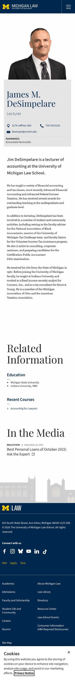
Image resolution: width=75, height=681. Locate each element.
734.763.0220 (52, 126)
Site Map (7, 643)
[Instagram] (12, 551)
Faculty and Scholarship (16, 600)
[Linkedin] (36, 551)
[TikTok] (44, 551)
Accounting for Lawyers (24, 409)
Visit (4, 563)
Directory (43, 600)
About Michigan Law (49, 584)
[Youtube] (28, 551)
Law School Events (48, 617)
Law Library (44, 592)
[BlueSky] (20, 552)
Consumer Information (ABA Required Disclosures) (53, 627)
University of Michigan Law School (20, 7)
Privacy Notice (24, 673)
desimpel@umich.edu (24, 131)
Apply (13, 563)
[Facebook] (4, 551)
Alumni (6, 629)
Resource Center (47, 609)
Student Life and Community (11, 611)
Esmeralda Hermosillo (18, 142)
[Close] (69, 652)
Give (22, 563)
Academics (8, 584)
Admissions (8, 592)
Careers (6, 621)
